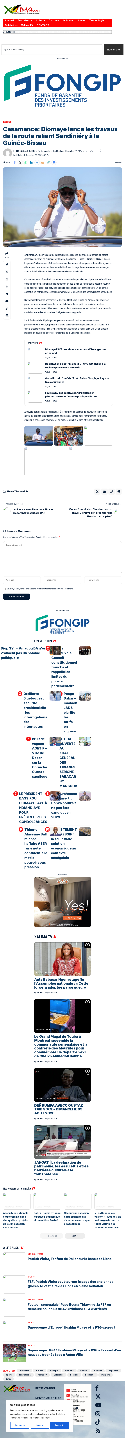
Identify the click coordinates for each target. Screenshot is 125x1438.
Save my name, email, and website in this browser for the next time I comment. (40, 588)
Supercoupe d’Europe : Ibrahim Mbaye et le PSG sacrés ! (71, 1327)
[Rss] (106, 12)
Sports (39, 1254)
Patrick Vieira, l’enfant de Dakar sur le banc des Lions (69, 1259)
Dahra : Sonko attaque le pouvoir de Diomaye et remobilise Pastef (47, 1216)
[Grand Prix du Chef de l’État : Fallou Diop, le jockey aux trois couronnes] (35, 382)
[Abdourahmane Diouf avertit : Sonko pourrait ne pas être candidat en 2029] (85, 796)
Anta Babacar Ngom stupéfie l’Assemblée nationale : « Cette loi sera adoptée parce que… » (61, 983)
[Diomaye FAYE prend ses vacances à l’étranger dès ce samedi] (35, 353)
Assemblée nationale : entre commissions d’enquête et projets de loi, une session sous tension (16, 1220)
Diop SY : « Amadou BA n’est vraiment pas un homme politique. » (24, 653)
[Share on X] (20, 162)
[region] (39, 1416)
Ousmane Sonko (45, 31)
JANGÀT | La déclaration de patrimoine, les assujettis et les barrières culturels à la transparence (61, 1168)
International (25, 1375)
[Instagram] (94, 12)
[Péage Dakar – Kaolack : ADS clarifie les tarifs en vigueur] (85, 696)
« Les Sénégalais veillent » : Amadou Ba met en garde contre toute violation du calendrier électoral (108, 1220)
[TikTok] (100, 12)
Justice (60, 31)
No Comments (44, 151)
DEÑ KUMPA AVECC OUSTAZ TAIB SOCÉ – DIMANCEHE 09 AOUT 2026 (58, 1109)
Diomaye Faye (26, 31)
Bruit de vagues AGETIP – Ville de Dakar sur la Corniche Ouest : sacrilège (39, 757)
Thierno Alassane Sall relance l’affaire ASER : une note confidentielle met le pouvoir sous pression (35, 848)
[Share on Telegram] (37, 162)
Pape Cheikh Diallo (93, 31)
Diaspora (105, 1375)
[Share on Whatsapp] (25, 162)
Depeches (40, 1030)
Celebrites (40, 1099)
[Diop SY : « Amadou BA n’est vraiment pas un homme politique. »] (55, 650)
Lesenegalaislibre (25, 151)
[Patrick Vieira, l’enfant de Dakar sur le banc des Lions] (14, 1261)
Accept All (59, 1425)
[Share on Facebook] (14, 162)
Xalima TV (50, 1030)
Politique (54, 1371)
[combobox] (52, 49)
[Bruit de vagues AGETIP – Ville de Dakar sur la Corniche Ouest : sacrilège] (55, 741)
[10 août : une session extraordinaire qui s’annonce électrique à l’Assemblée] (77, 1201)
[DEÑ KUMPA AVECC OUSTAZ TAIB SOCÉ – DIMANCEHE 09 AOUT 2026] (62, 1085)
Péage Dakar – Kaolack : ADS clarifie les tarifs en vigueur (70, 712)
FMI (108, 31)
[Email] (42, 162)
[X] (82, 12)
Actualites (49, 973)
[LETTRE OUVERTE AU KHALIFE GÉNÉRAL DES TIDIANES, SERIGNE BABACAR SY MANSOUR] (85, 741)
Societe (7, 122)
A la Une (39, 973)
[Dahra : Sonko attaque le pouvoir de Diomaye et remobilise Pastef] (47, 1201)
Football (98, 1371)
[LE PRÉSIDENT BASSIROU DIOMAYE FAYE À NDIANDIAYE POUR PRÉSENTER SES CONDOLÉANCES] (55, 796)
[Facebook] (76, 12)
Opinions (69, 1371)
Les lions (74, 1375)
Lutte (8, 1379)
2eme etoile (74, 31)
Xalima (40, 993)
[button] (57, 38)
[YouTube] (88, 12)
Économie (90, 1375)
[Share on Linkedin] (31, 162)
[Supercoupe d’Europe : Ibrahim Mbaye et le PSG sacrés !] (14, 1330)
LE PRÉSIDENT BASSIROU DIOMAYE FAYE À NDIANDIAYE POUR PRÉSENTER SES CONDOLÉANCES (33, 808)
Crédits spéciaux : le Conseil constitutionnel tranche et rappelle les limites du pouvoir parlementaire (64, 667)
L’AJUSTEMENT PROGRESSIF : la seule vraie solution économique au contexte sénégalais (64, 844)
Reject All (40, 1425)
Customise (20, 1425)
